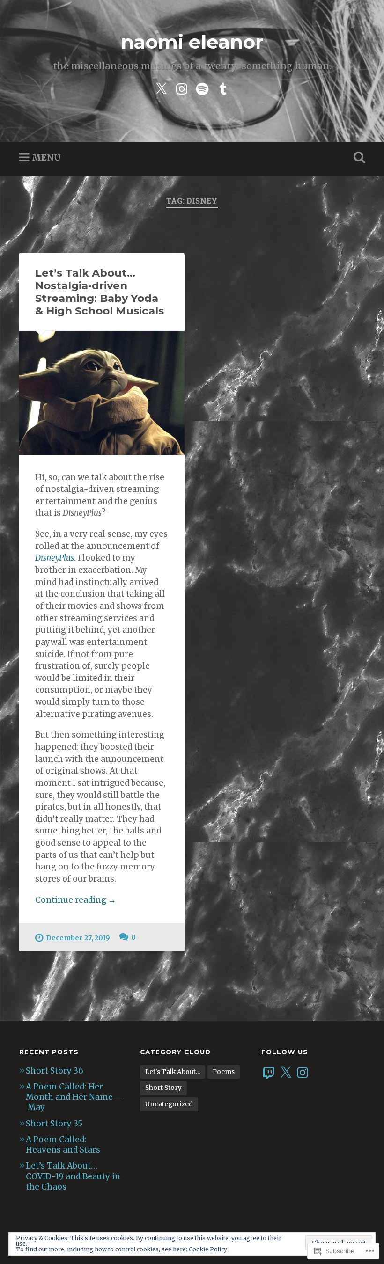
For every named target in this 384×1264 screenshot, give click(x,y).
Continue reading (75, 900)
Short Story (163, 1088)
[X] (285, 1072)
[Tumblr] (222, 88)
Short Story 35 (54, 1123)
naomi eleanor (192, 41)
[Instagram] (302, 1072)
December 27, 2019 (78, 938)
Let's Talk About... (172, 1072)
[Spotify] (202, 88)
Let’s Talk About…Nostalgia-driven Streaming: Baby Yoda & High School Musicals (99, 291)
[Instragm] (181, 88)
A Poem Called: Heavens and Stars (63, 1144)
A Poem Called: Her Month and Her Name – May (73, 1096)
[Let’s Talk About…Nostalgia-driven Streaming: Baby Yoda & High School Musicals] (102, 393)
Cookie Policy (208, 1249)
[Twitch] (268, 1072)
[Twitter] (161, 88)
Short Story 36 (54, 1071)
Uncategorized (169, 1104)
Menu (46, 157)
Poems (224, 1072)
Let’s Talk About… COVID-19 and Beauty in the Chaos (73, 1176)
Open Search (357, 158)
